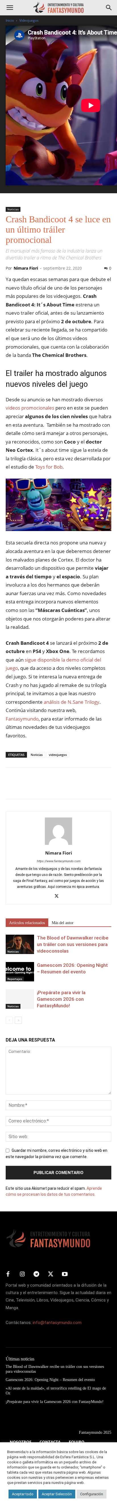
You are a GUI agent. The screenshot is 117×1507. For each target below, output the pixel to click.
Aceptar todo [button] (23, 1494)
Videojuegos (29, 20)
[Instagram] (22, 1274)
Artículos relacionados (27, 923)
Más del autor (63, 923)
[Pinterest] (37, 787)
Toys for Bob (48, 466)
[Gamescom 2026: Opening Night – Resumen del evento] (20, 972)
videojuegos (58, 755)
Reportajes (14, 979)
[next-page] (18, 1020)
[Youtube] (64, 1274)
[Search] (109, 7)
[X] (24, 787)
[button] (10, 7)
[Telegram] (63, 787)
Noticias (13, 209)
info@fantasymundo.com (57, 1322)
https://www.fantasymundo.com (58, 861)
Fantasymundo (22, 718)
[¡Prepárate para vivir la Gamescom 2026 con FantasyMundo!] (20, 999)
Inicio (10, 20)
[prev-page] (9, 1020)
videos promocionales (30, 407)
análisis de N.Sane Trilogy (71, 702)
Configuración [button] (91, 1494)
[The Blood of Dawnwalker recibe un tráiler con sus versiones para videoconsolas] (20, 944)
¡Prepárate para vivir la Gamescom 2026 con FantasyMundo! (61, 999)
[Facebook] (11, 787)
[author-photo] (58, 845)
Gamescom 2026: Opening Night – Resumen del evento (50, 1380)
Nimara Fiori (26, 268)
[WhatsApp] (50, 787)
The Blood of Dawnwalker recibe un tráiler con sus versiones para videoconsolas (72, 944)
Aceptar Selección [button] (57, 1494)
